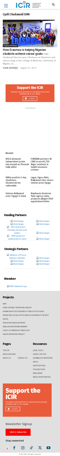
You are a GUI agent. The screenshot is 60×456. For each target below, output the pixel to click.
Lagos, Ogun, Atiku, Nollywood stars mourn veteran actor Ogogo (42, 180)
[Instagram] (22, 448)
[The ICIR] (29, 4)
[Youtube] (48, 448)
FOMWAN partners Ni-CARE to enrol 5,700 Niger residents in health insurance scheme (41, 164)
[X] (40, 448)
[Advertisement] (30, 127)
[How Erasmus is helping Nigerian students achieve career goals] (30, 33)
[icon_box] (30, 92)
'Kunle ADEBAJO (10, 67)
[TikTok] (31, 448)
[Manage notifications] (7, 448)
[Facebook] (14, 448)
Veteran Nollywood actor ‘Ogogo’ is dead (16, 194)
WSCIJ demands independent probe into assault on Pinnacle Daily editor (17, 163)
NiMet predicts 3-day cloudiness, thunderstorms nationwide (16, 181)
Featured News (10, 45)
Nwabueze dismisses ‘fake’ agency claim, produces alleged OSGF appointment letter (42, 197)
